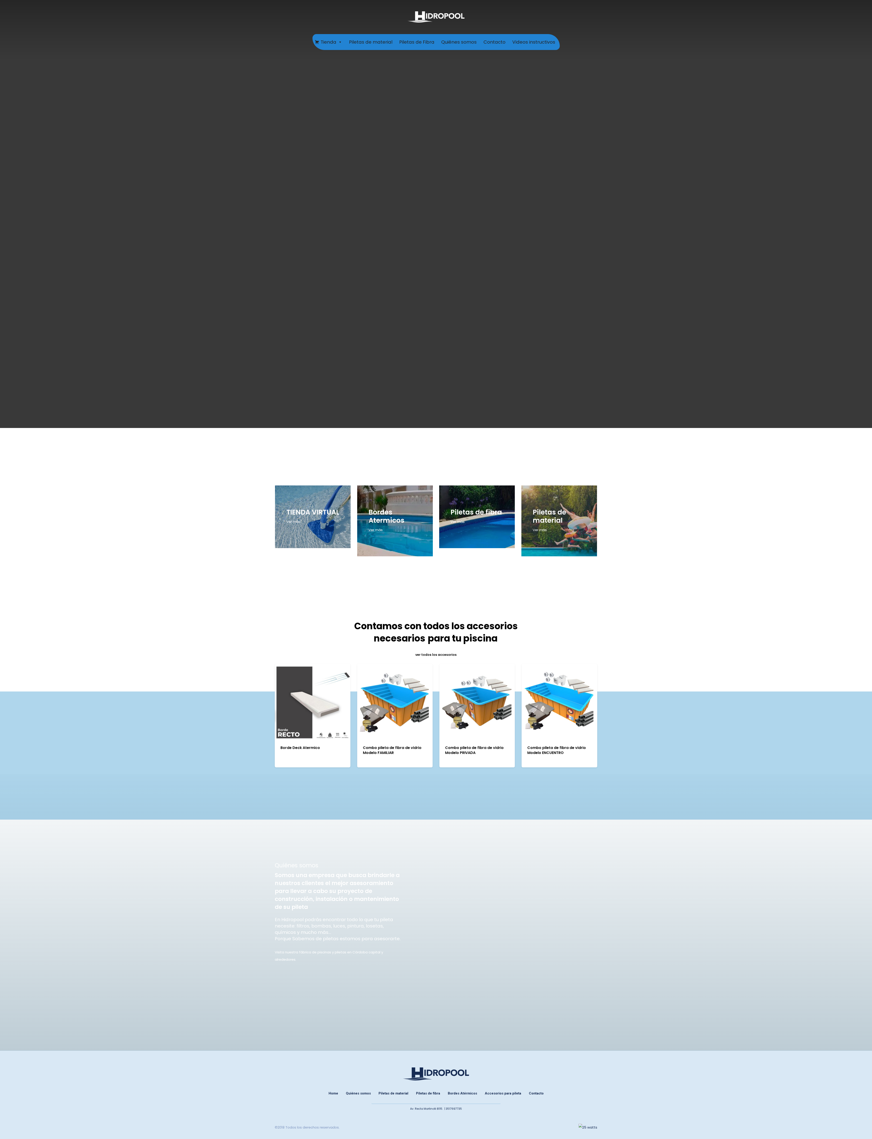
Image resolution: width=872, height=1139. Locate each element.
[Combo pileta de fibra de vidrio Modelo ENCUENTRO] (559, 701)
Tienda (328, 42)
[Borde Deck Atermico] (312, 701)
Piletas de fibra (428, 1093)
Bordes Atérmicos (462, 1093)
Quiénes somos (459, 42)
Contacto (494, 42)
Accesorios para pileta (503, 1093)
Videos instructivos (533, 42)
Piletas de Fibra (416, 42)
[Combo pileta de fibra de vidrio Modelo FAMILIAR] (395, 701)
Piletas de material (370, 42)
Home (333, 1093)
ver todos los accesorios (436, 654)
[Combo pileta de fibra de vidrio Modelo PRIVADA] (477, 701)
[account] (851, 17)
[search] (839, 17)
